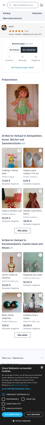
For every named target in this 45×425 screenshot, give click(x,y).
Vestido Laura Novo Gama (32, 212)
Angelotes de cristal (32, 274)
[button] (22, 388)
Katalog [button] (6, 13)
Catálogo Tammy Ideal (10, 172)
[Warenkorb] (41, 5)
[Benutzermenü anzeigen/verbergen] (3, 5)
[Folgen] (19, 150)
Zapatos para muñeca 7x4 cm (30, 172)
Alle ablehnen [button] (33, 414)
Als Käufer (15, 50)
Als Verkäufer (29, 50)
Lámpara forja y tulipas (30, 316)
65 (23, 143)
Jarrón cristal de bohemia (9, 276)
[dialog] (22, 394)
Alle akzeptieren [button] (12, 414)
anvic (11, 26)
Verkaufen (37, 13)
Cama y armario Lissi (12, 210)
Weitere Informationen (20, 385)
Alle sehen (23, 230)
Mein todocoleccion (12, 18)
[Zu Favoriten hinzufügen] (41, 27)
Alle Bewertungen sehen (22, 67)
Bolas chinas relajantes (8, 316)
